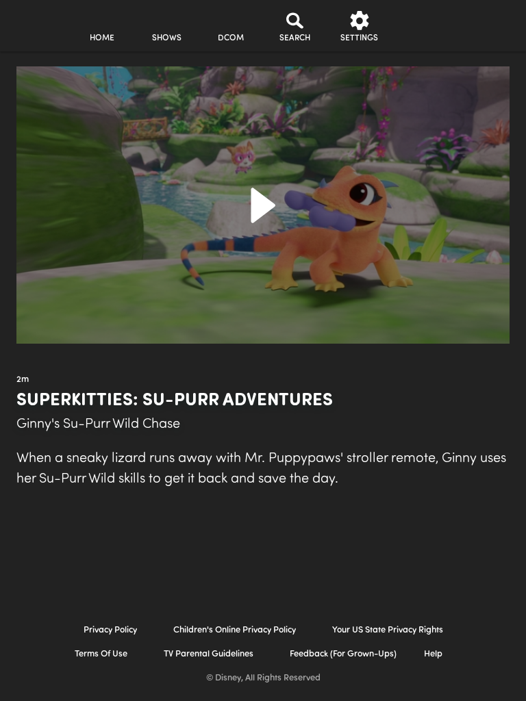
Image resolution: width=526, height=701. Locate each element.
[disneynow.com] (37, 20)
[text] (22, 380)
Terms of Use (101, 654)
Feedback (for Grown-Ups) (343, 654)
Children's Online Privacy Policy (234, 630)
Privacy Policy (110, 630)
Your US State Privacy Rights (387, 630)
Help (433, 654)
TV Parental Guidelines (208, 654)
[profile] (424, 26)
